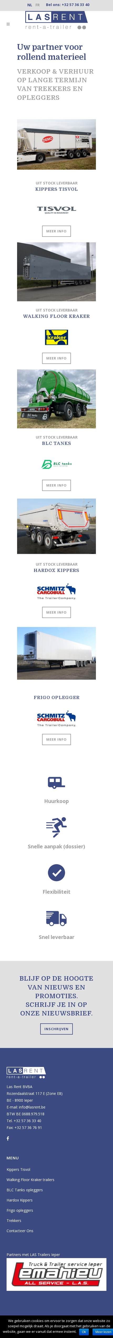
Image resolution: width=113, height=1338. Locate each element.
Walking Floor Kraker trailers (30, 1179)
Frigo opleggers (20, 1210)
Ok (84, 1332)
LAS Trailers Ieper (45, 1254)
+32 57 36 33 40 (75, 4)
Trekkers (14, 1220)
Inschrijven (56, 1028)
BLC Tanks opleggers (25, 1189)
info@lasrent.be (32, 1107)
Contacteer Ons (20, 1230)
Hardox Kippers (20, 1200)
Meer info (56, 231)
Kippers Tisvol (18, 1169)
